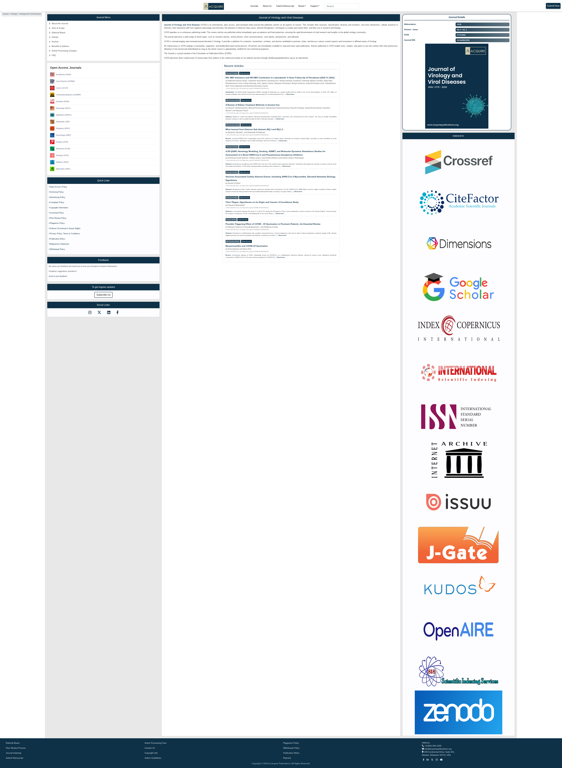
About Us (267, 6)
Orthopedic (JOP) (63, 122)
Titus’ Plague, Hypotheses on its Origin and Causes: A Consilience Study (262, 202)
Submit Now (553, 6)
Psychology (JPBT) (63, 135)
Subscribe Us (103, 295)
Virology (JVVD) (62, 155)
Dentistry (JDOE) (62, 101)
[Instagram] (437, 760)
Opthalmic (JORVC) (64, 115)
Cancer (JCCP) (62, 88)
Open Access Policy (58, 187)
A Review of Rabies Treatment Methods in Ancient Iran (253, 105)
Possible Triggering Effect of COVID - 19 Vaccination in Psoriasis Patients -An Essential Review (273, 224)
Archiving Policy (57, 192)
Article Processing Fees (155, 743)
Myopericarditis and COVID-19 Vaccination (247, 246)
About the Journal (60, 23)
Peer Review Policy (58, 218)
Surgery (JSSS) (62, 142)
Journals (254, 6)
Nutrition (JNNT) (62, 162)
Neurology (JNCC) (63, 108)
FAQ (54, 55)
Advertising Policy (57, 197)
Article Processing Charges (64, 51)
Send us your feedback (58, 276)
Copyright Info (151, 753)
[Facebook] (423, 760)
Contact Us (150, 748)
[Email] (441, 760)
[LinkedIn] (428, 760)
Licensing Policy (57, 213)
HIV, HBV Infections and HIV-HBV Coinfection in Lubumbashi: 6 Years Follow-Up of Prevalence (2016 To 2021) (280, 77)
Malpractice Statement (59, 244)
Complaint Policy (57, 202)
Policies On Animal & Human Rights (65, 228)
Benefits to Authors (60, 46)
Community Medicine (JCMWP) (68, 95)
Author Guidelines (153, 758)
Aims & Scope (58, 28)
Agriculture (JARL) (63, 169)
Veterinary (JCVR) (63, 149)
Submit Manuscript (285, 6)
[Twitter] (432, 760)
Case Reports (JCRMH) (65, 81)
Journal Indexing (13, 753)
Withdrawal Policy (57, 249)
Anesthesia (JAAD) (63, 75)
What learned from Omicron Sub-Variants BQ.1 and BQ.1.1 (254, 129)
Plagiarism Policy (57, 223)
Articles (55, 37)
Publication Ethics (57, 239)
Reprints (287, 758)
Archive (55, 41)
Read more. (291, 94)
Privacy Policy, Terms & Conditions (65, 233)
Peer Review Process (16, 748)
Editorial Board (58, 32)
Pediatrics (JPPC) (63, 128)
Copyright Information (59, 208)
